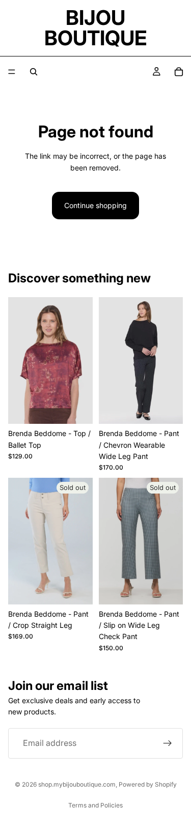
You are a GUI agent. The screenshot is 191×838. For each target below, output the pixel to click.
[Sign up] (167, 743)
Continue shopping (95, 205)
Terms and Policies (95, 805)
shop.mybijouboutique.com (77, 784)
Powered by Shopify (148, 784)
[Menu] (11, 71)
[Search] (33, 72)
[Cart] (179, 72)
